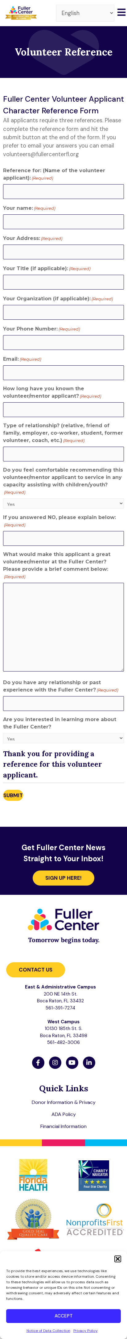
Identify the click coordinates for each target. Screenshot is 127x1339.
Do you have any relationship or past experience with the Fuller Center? (60, 686)
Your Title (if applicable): (46, 268)
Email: (22, 359)
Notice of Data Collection (48, 1330)
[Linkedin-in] (89, 1063)
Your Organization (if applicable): (58, 299)
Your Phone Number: (41, 329)
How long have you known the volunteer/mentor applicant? (52, 392)
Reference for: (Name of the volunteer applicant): (54, 174)
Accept (64, 1316)
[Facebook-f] (38, 1063)
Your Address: (32, 238)
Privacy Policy (85, 1330)
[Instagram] (55, 1063)
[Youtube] (72, 1063)
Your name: (29, 208)
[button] (118, 1259)
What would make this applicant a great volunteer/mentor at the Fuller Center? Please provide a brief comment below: (56, 565)
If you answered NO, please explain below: (59, 520)
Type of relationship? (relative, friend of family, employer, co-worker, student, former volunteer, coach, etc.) (63, 433)
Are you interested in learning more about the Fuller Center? (59, 723)
